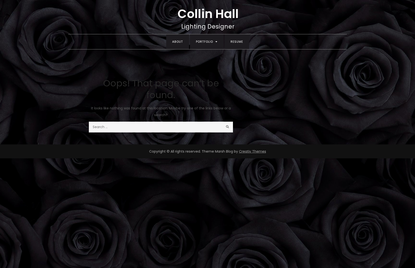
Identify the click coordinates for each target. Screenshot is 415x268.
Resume (237, 42)
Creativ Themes (252, 151)
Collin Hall (208, 13)
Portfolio (204, 42)
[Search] (227, 127)
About (177, 42)
